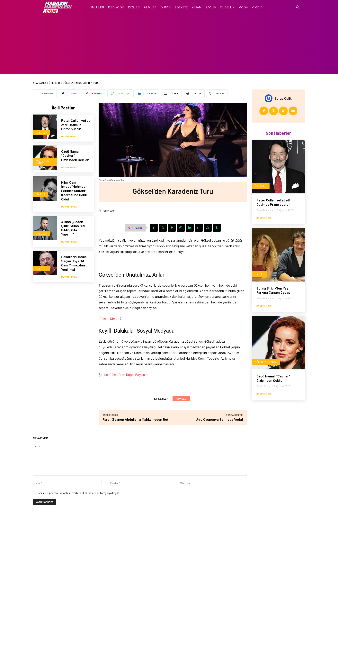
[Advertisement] (169, 44)
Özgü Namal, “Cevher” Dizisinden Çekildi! (273, 378)
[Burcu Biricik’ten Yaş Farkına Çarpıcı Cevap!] (278, 254)
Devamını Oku (69, 136)
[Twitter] (163, 228)
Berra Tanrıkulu (264, 210)
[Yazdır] (208, 228)
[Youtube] (293, 110)
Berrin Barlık (263, 386)
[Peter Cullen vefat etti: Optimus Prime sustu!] (45, 127)
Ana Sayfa (39, 82)
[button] (297, 7)
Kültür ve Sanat (42, 162)
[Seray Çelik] (269, 98)
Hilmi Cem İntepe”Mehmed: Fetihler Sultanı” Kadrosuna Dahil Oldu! (74, 190)
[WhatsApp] (181, 228)
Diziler (40, 194)
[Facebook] (154, 228)
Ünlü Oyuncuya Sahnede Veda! (219, 419)
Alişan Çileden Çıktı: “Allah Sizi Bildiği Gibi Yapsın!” (73, 227)
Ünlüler (54, 82)
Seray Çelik (283, 98)
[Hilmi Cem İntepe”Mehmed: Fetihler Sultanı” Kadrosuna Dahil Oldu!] (45, 188)
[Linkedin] (190, 228)
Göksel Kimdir (109, 318)
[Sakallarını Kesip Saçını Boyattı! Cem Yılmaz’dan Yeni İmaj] (45, 263)
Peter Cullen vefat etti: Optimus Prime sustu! (75, 124)
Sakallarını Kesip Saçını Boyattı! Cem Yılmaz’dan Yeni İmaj (74, 263)
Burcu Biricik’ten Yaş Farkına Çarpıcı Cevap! (273, 290)
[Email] (199, 228)
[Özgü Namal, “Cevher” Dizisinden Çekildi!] (45, 157)
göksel (181, 398)
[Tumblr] (217, 228)
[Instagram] (273, 110)
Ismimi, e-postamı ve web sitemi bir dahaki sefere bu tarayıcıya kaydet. (79, 493)
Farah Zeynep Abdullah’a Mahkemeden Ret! (136, 419)
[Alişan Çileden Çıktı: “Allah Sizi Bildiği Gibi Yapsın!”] (45, 228)
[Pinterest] (172, 228)
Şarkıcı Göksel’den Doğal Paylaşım (123, 374)
